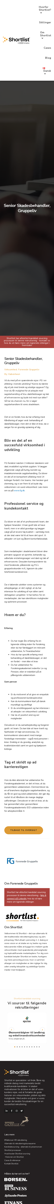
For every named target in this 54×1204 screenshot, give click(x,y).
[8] (32, 1047)
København (14, 374)
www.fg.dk (19, 490)
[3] (19, 1047)
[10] (37, 1047)
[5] (24, 1047)
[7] (29, 1047)
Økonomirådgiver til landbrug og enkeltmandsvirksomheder (27, 1034)
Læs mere (9, 1134)
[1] (15, 1047)
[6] (27, 1047)
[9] (34, 1047)
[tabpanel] (27, 1029)
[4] (22, 1047)
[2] (17, 1047)
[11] (39, 1047)
